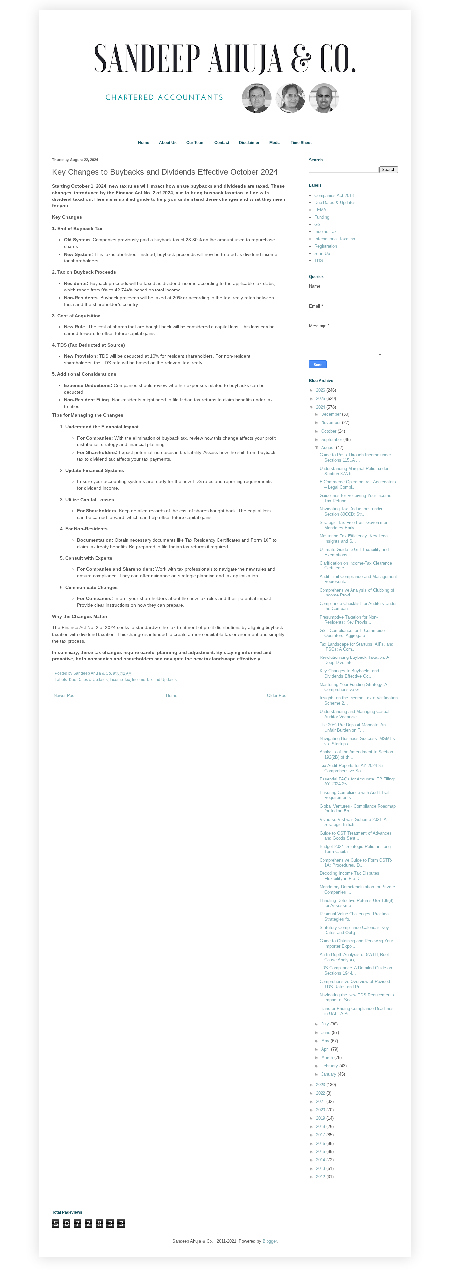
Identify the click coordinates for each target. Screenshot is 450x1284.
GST (318, 224)
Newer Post (65, 695)
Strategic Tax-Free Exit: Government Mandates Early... (355, 525)
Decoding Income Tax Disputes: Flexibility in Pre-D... (350, 876)
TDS (318, 260)
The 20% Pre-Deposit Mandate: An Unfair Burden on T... (353, 727)
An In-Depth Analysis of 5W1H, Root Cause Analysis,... (354, 957)
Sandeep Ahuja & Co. (93, 673)
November (331, 422)
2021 (321, 1101)
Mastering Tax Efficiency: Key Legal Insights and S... (354, 539)
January (329, 1074)
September (332, 439)
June (326, 1032)
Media (275, 142)
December (331, 414)
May (326, 1040)
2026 (321, 390)
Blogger (270, 1241)
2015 (321, 1151)
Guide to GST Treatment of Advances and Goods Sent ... (356, 836)
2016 (321, 1143)
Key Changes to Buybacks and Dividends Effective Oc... (349, 673)
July (325, 1024)
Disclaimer (249, 142)
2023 (321, 1084)
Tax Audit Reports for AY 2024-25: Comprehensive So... (352, 768)
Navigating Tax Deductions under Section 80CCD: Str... (351, 511)
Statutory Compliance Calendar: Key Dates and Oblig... (354, 930)
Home (143, 142)
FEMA (320, 209)
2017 (321, 1134)
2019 (321, 1118)
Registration (325, 246)
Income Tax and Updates (154, 679)
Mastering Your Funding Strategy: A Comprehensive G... (353, 687)
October (329, 431)
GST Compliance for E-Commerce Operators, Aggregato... (352, 633)
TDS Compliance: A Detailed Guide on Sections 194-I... (356, 970)
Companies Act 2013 (334, 195)
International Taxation (334, 238)
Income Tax (120, 679)
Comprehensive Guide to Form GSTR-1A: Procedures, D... (356, 863)
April (326, 1049)
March (327, 1057)
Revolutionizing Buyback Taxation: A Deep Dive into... (354, 660)
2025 (321, 398)
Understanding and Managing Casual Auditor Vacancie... (354, 714)
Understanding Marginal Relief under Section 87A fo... (354, 471)
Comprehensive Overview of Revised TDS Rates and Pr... (355, 984)
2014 (321, 1159)
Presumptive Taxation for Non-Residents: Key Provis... (349, 620)
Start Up (322, 253)
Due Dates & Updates (88, 679)
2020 (321, 1109)
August (328, 447)
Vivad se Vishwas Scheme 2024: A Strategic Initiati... (353, 822)
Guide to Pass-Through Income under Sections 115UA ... (355, 457)
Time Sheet (301, 142)
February (330, 1065)
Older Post (277, 695)
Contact (221, 142)
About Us (168, 142)
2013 (321, 1168)
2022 (321, 1093)
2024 (321, 407)
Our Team (195, 142)
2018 (321, 1126)
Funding (321, 217)
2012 (321, 1176)
